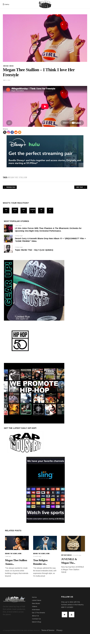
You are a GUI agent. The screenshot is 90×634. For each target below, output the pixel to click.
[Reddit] (16, 132)
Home (34, 597)
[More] (19, 132)
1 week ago (8, 556)
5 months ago (37, 556)
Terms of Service (47, 630)
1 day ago (18, 225)
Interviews (36, 609)
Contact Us (36, 619)
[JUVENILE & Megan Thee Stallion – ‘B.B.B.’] (73, 543)
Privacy (59, 630)
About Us (35, 616)
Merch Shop (36, 622)
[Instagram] (8, 132)
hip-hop (64, 555)
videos (11, 66)
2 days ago (19, 236)
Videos (34, 606)
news (19, 553)
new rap (6, 66)
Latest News (36, 600)
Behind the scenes (11, 553)
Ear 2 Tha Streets (38, 613)
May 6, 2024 (6, 80)
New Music (36, 603)
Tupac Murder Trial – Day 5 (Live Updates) (34, 250)
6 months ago (77, 555)
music (69, 555)
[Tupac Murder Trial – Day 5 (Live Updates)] (8, 249)
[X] (4, 132)
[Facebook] (12, 132)
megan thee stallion (17, 177)
